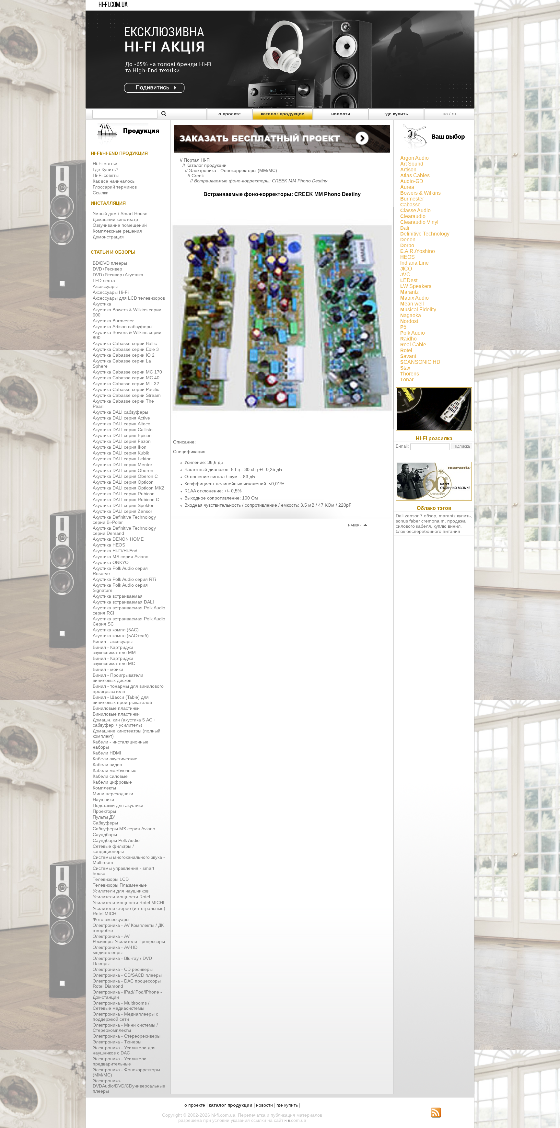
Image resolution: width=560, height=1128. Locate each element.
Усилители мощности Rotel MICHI (128, 902)
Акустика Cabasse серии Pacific (126, 389)
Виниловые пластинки (116, 708)
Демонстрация (108, 236)
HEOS (407, 257)
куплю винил (447, 526)
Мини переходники (113, 793)
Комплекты (104, 787)
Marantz (409, 292)
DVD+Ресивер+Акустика (118, 274)
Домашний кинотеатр (115, 219)
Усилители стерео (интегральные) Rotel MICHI (129, 911)
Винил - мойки (108, 669)
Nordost (409, 321)
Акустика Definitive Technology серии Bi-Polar (124, 519)
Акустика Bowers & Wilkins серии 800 (127, 335)
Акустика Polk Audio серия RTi (124, 579)
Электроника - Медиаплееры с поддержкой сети (125, 1016)
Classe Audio (415, 210)
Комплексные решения (117, 231)
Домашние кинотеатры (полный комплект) (126, 733)
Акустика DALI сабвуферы (120, 412)
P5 (403, 327)
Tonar (407, 379)
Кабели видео (107, 764)
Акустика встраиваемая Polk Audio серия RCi (129, 610)
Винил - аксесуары (113, 641)
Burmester (412, 198)
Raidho (408, 338)
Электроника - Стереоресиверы (126, 1036)
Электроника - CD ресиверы (123, 969)
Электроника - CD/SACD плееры (127, 975)
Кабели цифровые (112, 782)
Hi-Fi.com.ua (113, 5)
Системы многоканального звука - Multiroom (129, 860)
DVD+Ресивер (107, 268)
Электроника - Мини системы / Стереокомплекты (125, 1027)
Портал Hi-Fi (197, 160)
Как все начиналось (113, 181)
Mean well (412, 303)
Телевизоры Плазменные (120, 885)
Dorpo (407, 245)
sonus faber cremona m (420, 521)
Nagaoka (410, 315)
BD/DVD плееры (110, 263)
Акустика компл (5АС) (116, 629)
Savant (408, 356)
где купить (396, 113)
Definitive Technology (424, 233)
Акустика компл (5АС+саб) (121, 635)
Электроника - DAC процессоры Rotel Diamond (127, 983)
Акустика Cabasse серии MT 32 (126, 383)
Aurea (407, 187)
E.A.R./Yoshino (417, 251)
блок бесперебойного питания (428, 531)
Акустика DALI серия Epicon (122, 435)
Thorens (409, 373)
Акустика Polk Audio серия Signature (120, 587)
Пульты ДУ (104, 817)
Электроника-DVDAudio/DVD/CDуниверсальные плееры (129, 1086)
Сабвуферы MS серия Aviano (124, 828)
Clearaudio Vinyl (419, 222)
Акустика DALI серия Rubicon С (126, 499)
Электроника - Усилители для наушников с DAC (124, 1050)
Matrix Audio (414, 298)
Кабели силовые (110, 776)
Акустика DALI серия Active (121, 417)
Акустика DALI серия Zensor (122, 511)
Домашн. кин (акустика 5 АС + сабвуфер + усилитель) (124, 722)
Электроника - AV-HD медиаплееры (115, 950)
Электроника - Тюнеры (117, 1041)
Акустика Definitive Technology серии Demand (124, 530)
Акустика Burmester (113, 320)
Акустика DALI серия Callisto (123, 429)
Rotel (406, 350)
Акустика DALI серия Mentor (122, 464)
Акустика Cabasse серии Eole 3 (126, 349)
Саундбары (105, 834)
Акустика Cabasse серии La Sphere (122, 363)
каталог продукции (283, 113)
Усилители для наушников (120, 890)
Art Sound (411, 164)
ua (445, 113)
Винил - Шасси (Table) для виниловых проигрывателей (122, 700)
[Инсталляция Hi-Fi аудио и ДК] (282, 137)
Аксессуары (105, 286)
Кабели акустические (115, 758)
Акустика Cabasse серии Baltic (125, 343)
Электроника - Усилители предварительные (119, 1061)
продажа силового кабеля (431, 523)
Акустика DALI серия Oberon (123, 470)
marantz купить (455, 515)
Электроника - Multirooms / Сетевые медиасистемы (121, 1005)
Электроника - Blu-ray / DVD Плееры (122, 961)
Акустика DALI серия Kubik (121, 452)
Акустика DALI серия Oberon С (125, 476)
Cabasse (410, 204)
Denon (407, 239)
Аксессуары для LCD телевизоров (129, 298)
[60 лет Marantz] (434, 498)
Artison (408, 169)
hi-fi (287, 1120)
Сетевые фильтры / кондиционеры (113, 849)
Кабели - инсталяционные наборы (120, 744)
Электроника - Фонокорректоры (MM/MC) (126, 1072)
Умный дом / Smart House (120, 213)
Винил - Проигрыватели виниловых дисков (118, 678)
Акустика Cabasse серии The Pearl (123, 403)
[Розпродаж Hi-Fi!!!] (280, 106)
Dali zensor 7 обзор (416, 515)
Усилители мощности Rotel (121, 896)
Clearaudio (413, 216)
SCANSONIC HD (420, 362)
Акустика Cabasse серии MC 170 (127, 371)
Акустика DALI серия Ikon (119, 447)
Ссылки (101, 192)
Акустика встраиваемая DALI (123, 601)
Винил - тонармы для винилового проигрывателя (128, 689)
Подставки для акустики (118, 805)
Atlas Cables (415, 175)
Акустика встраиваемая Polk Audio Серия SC (129, 621)
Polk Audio (412, 333)
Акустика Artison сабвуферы (122, 326)
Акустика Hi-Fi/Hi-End (115, 550)
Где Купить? (105, 169)
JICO (406, 268)
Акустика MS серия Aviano (120, 556)
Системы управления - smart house (123, 871)
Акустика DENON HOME (118, 539)
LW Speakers (415, 286)
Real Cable (413, 344)
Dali (404, 228)
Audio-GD (411, 181)
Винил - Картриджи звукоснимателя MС (114, 661)
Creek (198, 175)
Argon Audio (414, 158)
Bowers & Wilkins (420, 193)
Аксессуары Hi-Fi (111, 292)
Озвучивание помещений (120, 225)
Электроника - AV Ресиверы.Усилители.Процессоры (129, 939)
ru (454, 113)
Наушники (103, 799)
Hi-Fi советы (106, 175)
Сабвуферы (105, 822)
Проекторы (104, 811)
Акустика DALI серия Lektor (122, 458)
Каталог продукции (206, 165)
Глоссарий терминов (115, 187)
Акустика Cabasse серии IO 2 (124, 355)
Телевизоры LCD (111, 879)
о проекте (229, 113)
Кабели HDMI (107, 752)
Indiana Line (414, 263)
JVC (405, 274)
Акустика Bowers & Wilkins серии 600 (127, 312)
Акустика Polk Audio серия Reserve (120, 571)
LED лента (104, 280)
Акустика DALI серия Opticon (123, 482)
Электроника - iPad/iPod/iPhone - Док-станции (127, 994)
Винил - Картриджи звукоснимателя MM (114, 650)
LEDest (408, 280)
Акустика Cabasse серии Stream (127, 395)
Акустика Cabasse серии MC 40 (126, 377)
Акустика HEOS (109, 544)
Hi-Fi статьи (105, 163)
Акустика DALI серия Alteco (121, 423)
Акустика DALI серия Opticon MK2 (128, 487)
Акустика (102, 303)
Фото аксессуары (111, 919)
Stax (405, 368)
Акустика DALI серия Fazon (122, 441)
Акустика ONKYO (111, 562)
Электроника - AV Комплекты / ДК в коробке (128, 928)
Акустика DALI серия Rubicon (124, 493)
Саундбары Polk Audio (116, 840)
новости (340, 113)
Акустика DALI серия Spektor (123, 505)
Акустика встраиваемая (118, 596)
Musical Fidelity (418, 309)
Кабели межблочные (114, 770)
